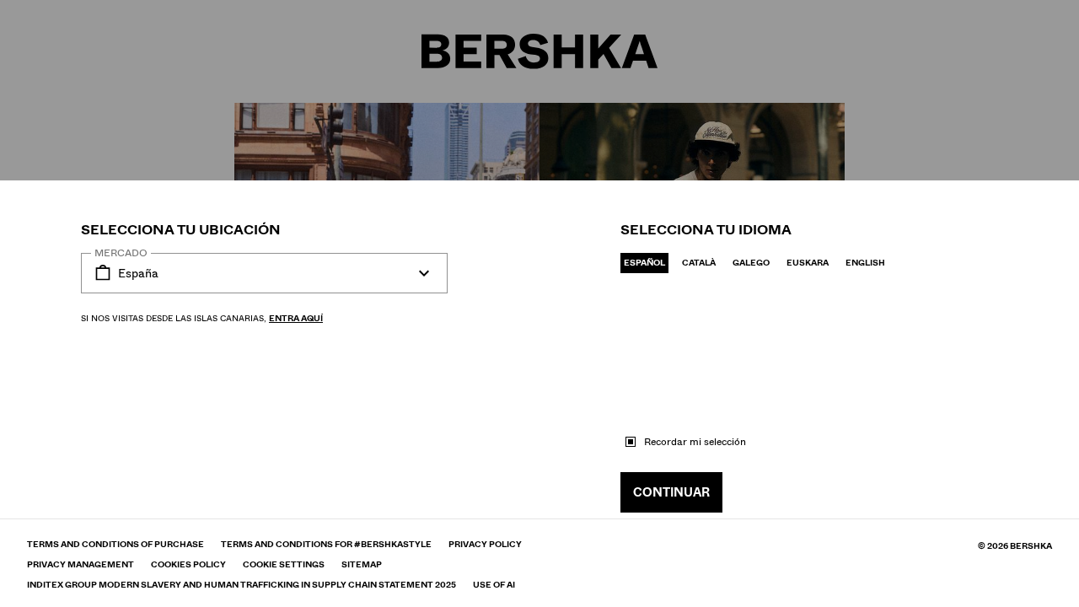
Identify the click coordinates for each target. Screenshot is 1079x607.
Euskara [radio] (807, 262)
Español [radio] (644, 262)
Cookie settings (284, 565)
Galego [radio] (751, 262)
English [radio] (865, 262)
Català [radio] (699, 262)
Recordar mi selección (695, 441)
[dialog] (539, 303)
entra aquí (296, 318)
